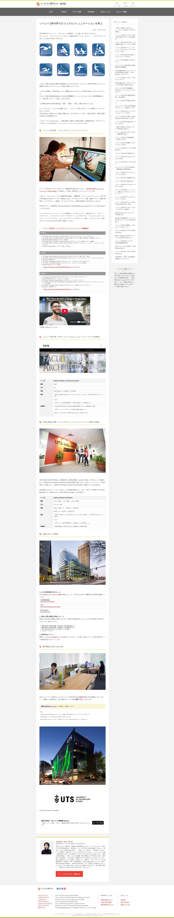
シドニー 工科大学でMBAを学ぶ (125, 153)
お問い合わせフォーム (48, 706)
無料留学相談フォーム (107, 900)
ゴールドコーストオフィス (45, 903)
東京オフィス (41, 907)
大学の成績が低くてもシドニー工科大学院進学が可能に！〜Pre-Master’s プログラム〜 (125, 72)
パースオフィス (42, 899)
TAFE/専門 (77, 12)
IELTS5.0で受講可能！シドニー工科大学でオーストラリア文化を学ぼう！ (125, 220)
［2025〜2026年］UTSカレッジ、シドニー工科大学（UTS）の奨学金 (125, 30)
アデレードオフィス (43, 905)
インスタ (85, 206)
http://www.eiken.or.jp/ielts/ (47, 601)
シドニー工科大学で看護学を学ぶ (125, 178)
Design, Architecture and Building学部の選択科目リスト (58, 267)
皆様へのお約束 (125, 902)
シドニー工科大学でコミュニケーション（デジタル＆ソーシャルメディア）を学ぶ (125, 49)
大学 (51, 12)
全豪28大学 (82, 697)
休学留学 (91, 12)
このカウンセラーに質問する (71, 874)
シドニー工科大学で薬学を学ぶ (124, 181)
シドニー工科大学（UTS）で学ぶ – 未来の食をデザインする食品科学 (125, 37)
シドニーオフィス (42, 895)
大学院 (63, 12)
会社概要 (123, 900)
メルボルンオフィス (43, 897)
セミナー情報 (121, 12)
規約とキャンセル (125, 904)
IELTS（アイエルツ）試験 (52, 594)
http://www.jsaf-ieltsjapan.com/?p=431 (50, 606)
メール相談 (125, 4)
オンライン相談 (116, 4)
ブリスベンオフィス (43, 901)
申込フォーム (133, 4)
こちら (75, 412)
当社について (106, 12)
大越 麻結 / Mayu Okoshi (64, 842)
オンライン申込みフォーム (54, 637)
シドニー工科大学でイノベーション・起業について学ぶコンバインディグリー (125, 191)
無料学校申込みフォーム (107, 904)
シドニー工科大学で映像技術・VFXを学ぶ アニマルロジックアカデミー (125, 90)
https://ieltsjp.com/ (45, 611)
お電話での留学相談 (106, 902)
